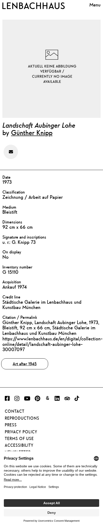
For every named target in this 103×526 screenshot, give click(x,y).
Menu (95, 4)
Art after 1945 (25, 363)
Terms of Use (19, 438)
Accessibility (19, 445)
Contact (14, 411)
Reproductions (22, 418)
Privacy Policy (21, 432)
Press (11, 425)
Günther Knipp (31, 132)
